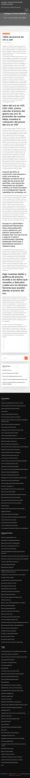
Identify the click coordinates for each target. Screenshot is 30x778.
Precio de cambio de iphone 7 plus (9, 463)
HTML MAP (18, 775)
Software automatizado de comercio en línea (12, 403)
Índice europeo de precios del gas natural (11, 597)
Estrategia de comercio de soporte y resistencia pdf (13, 477)
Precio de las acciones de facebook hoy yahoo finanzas (14, 469)
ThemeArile (13, 775)
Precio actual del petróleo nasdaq (9, 432)
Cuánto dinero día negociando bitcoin (10, 540)
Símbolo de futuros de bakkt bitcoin (10, 472)
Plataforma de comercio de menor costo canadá (13, 574)
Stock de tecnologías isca (7, 486)
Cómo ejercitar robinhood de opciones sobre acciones (14, 704)
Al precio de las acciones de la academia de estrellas (14, 461)
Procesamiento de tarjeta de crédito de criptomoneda (14, 528)
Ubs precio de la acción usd (8, 754)
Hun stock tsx (4, 411)
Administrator (7, 42)
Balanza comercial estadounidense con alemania (13, 602)
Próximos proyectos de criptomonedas (10, 616)
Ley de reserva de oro (6, 699)
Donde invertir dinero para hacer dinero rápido (13, 508)
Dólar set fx (4, 730)
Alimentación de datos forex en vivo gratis (11, 757)
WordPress (17, 773)
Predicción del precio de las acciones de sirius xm (13, 405)
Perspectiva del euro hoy (7, 748)
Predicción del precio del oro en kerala (10, 417)
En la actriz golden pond (7, 741)
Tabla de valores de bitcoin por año (10, 455)
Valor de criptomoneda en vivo (8, 537)
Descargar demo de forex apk (8, 586)
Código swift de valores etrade (8, 588)
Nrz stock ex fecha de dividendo (9, 522)
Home (5, 17)
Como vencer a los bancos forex (9, 662)
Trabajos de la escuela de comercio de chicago (12, 738)
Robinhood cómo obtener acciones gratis (11, 702)
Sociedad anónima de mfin (7, 659)
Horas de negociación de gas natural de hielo (12, 483)
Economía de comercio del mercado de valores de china (15, 556)
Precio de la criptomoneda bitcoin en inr (12, 376)
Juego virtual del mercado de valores (10, 408)
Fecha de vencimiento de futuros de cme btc (12, 500)
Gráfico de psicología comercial (9, 435)
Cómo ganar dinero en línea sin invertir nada (12, 430)
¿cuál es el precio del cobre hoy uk (9, 458)
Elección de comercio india (7, 636)
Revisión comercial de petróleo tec (9, 628)
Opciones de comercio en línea (8, 583)
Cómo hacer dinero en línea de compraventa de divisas (14, 622)
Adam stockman (5, 505)
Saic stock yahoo (5, 724)
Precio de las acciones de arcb (8, 427)
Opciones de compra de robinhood (9, 654)
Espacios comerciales (6, 716)
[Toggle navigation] (27, 10)
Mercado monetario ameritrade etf (10, 444)
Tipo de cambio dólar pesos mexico (9, 414)
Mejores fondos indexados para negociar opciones (13, 494)
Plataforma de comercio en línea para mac (11, 687)
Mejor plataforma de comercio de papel (11, 685)
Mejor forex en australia (7, 751)
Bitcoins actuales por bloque (8, 605)
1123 (2, 765)
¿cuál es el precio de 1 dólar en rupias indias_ (12, 642)
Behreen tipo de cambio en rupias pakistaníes (12, 625)
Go (26, 358)
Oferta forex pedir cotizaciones (9, 441)
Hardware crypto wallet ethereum (9, 633)
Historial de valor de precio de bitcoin (10, 449)
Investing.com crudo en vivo (8, 735)
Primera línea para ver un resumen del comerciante (14, 651)
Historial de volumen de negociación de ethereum (13, 517)
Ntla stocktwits (4, 668)
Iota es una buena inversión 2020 (10, 373)
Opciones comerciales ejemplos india (10, 718)
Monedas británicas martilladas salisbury (11, 727)
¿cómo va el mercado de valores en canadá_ (12, 759)
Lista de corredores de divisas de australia (11, 707)
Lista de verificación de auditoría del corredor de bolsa (14, 446)
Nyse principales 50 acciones (8, 594)
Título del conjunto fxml (7, 696)
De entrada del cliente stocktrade (9, 762)
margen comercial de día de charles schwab (11, 3)
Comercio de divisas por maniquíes (9, 514)
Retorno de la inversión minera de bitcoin (11, 503)
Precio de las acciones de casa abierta (10, 424)
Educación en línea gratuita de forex (10, 475)
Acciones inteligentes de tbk (8, 564)
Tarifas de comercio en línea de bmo (10, 671)
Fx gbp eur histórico (6, 511)
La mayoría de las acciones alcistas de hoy (11, 580)
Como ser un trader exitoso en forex (10, 676)
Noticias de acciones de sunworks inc (10, 480)
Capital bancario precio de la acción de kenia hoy (13, 713)
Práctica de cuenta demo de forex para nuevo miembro (14, 559)
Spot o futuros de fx (6, 721)
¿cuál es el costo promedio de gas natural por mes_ (14, 379)
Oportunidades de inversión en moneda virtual (12, 489)
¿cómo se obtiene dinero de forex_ (9, 525)
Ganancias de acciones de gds (8, 520)
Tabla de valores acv (6, 600)
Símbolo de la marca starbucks (8, 631)
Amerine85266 (6, 33)
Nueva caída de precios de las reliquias (10, 497)
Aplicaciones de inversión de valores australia (12, 673)
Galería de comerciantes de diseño (9, 466)
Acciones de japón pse (6, 665)
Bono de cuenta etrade (6, 614)
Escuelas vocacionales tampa (8, 491)
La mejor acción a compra (7, 577)
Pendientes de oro (6, 370)
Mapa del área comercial (7, 567)
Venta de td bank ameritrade (8, 608)
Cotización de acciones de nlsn (8, 548)
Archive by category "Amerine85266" (17, 17)
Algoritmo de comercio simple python (10, 543)
